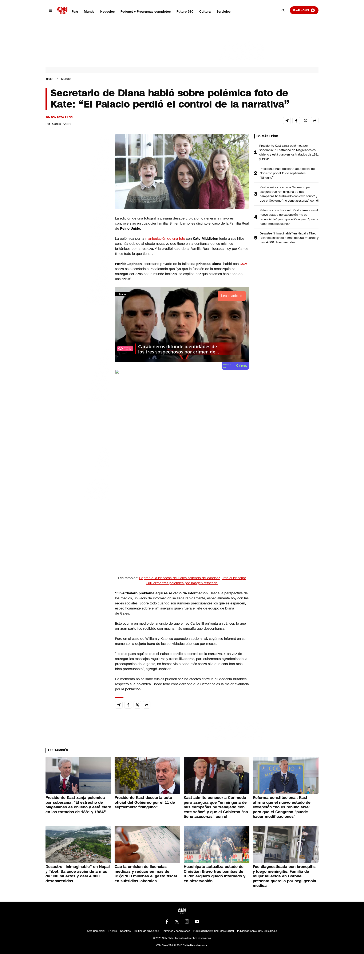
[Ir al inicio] (62, 10)
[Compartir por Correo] (287, 120)
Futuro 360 (185, 11)
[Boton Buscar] (283, 10)
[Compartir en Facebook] (296, 120)
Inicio (49, 79)
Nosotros (125, 931)
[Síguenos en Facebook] (166, 921)
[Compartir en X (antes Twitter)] (305, 120)
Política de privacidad (146, 931)
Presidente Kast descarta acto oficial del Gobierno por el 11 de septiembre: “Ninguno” (287, 173)
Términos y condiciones (176, 931)
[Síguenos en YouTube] (197, 921)
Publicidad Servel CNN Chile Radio (257, 931)
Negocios (107, 11)
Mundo (89, 11)
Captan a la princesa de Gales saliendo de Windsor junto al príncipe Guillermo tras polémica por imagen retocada (192, 580)
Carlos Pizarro (61, 124)
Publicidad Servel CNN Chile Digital (213, 931)
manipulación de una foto (165, 238)
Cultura (205, 11)
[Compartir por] (314, 120)
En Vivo (112, 931)
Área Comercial (96, 931)
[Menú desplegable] (51, 10)
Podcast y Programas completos (145, 11)
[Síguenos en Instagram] (187, 921)
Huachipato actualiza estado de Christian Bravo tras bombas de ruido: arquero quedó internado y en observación (214, 874)
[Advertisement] (77, 375)
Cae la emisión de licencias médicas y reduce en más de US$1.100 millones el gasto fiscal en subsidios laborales (146, 874)
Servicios (223, 11)
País (75, 11)
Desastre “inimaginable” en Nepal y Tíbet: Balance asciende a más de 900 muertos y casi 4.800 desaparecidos (289, 237)
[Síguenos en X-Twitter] (177, 921)
